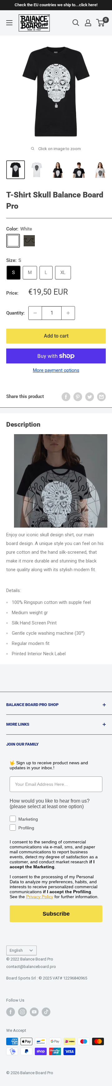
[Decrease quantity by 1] (35, 313)
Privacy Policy (39, 896)
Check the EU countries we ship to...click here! (56, 4)
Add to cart (56, 336)
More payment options (56, 370)
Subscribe (56, 914)
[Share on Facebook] (66, 396)
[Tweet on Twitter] (89, 396)
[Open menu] (9, 22)
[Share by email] (101, 396)
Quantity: (15, 313)
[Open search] (75, 22)
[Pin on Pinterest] (77, 396)
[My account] (88, 22)
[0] (101, 22)
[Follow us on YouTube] (34, 1012)
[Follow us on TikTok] (46, 1012)
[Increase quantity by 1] (68, 313)
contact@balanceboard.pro (31, 966)
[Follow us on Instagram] (22, 1012)
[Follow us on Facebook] (10, 1012)
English (16, 950)
